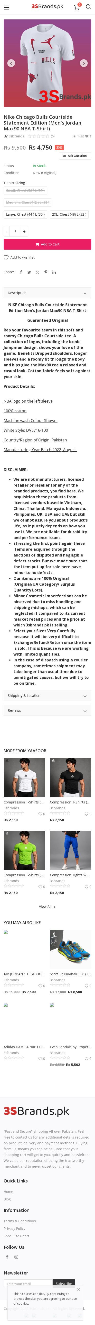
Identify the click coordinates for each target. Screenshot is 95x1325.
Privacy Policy (14, 1228)
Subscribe (64, 1283)
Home (8, 1191)
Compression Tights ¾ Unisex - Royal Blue (70, 875)
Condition (11, 172)
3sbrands (16, 136)
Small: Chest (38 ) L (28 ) (25, 190)
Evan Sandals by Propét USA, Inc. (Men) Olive (70, 1047)
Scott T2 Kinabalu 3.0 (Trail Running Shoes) (70, 974)
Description (17, 292)
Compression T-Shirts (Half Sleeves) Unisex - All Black (70, 802)
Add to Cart (50, 244)
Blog (7, 1199)
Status (9, 165)
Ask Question (77, 156)
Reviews (14, 710)
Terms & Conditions (20, 1221)
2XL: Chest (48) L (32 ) (69, 214)
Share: (9, 272)
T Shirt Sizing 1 (16, 182)
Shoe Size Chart (16, 1236)
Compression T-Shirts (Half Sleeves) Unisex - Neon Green (24, 875)
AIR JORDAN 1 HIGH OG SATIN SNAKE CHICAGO (24, 974)
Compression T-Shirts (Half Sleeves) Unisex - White (24, 802)
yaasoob (37, 750)
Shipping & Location (24, 695)
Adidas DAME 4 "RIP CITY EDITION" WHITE (24, 1047)
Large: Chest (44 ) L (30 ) (25, 214)
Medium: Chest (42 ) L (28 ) (27, 202)
